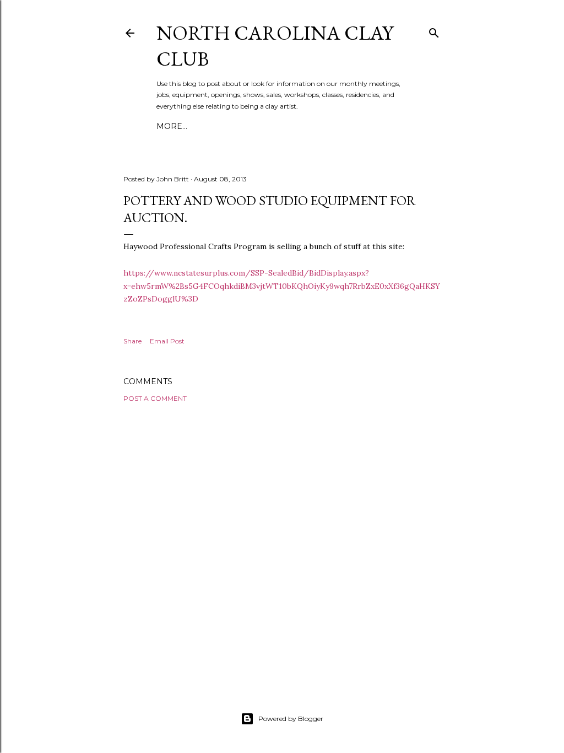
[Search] (434, 30)
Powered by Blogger (290, 718)
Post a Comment (155, 398)
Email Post (167, 341)
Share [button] (132, 341)
